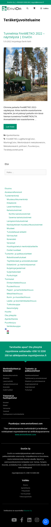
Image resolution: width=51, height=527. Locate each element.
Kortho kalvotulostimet (19, 213)
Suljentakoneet (14, 271)
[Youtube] (14, 519)
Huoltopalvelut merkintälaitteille (22, 246)
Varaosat (11, 242)
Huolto (8, 311)
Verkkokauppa (14, 326)
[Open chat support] (45, 521)
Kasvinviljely (12, 308)
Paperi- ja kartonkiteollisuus (20, 290)
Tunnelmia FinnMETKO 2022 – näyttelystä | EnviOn (24, 35)
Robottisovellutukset (16, 257)
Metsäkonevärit (11, 146)
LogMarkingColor (26, 138)
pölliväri (23, 146)
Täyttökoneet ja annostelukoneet (22, 261)
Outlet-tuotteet (14, 250)
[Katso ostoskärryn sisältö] (34, 8)
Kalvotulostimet (14, 210)
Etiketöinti (11, 203)
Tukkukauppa (13, 304)
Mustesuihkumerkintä (17, 199)
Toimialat (9, 279)
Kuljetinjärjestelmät (16, 268)
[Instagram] (37, 519)
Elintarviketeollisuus (16, 282)
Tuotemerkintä (12, 195)
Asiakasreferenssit (13, 192)
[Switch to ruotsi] (26, 333)
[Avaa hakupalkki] (27, 8)
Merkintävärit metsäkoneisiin (31, 142)
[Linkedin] (29, 519)
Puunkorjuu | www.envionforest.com (26, 423)
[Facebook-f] (21, 519)
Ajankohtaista (12, 135)
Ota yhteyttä (10, 315)
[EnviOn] (12, 8)
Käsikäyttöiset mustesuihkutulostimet (24, 224)
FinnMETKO (11, 138)
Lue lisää (10, 126)
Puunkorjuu (33, 146)
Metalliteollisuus (15, 293)
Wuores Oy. (28, 511)
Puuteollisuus (13, 286)
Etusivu (8, 188)
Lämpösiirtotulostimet (17, 221)
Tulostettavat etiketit (16, 232)
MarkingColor (10, 142)
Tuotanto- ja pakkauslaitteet (18, 253)
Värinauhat (12, 235)
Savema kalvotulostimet (20, 217)
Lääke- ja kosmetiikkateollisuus (21, 300)
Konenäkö (11, 239)
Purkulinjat (12, 275)
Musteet (10, 228)
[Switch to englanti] (26, 331)
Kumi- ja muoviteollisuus (18, 297)
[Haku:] (25, 172)
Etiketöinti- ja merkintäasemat (21, 264)
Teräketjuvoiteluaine (13, 149)
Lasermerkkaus (14, 206)
